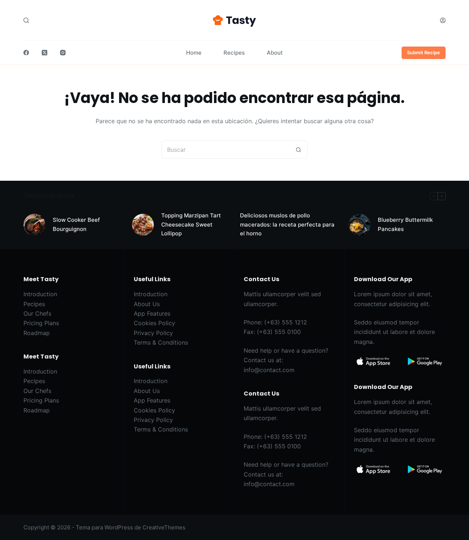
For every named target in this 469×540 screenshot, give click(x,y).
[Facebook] (26, 52)
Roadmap (36, 333)
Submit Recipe (423, 52)
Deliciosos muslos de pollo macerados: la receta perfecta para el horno (287, 224)
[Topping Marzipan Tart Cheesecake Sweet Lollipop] (143, 225)
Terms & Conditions (161, 342)
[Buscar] (26, 20)
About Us (147, 304)
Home (194, 52)
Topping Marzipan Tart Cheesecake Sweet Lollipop (191, 224)
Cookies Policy (154, 323)
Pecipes (34, 304)
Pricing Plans (41, 323)
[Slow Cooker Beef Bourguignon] (34, 225)
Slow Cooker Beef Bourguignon (76, 224)
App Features (152, 313)
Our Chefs (37, 313)
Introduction (40, 294)
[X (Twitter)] (44, 52)
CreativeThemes (164, 527)
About (275, 52)
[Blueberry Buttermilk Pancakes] (359, 225)
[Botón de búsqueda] (298, 149)
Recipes (234, 52)
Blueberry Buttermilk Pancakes (405, 224)
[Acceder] (443, 20)
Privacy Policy (153, 333)
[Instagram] (63, 52)
